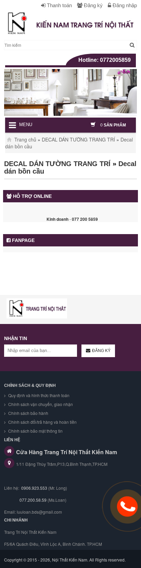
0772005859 (115, 60)
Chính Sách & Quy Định (30, 385)
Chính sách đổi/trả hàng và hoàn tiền (42, 422)
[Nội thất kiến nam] (37, 308)
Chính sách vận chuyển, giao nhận (40, 404)
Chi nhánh (16, 520)
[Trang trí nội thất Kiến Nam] (70, 23)
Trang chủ (24, 139)
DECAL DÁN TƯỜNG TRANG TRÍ (78, 139)
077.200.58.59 (32, 500)
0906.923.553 (34, 488)
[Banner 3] (70, 92)
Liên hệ (12, 439)
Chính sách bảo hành (27, 413)
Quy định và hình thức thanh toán (38, 395)
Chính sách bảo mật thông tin (35, 431)
